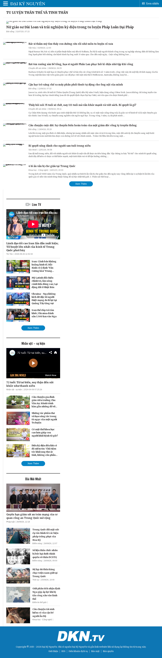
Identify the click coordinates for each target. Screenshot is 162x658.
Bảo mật (95, 651)
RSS (63, 651)
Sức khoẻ (32, 150)
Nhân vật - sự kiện (14, 389)
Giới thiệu (53, 651)
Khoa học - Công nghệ (38, 170)
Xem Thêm (81, 183)
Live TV (36, 204)
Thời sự (35, 580)
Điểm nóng (37, 543)
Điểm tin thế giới (39, 602)
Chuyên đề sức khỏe (37, 68)
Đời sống (10, 31)
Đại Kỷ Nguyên (79, 647)
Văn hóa (32, 48)
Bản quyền (108, 651)
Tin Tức (9, 254)
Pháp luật (10, 522)
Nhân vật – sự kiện (33, 343)
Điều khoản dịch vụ (78, 651)
